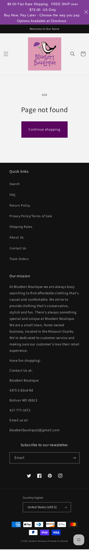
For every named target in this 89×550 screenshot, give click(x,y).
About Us (16, 237)
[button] (6, 54)
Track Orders (19, 259)
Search (14, 184)
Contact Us (17, 248)
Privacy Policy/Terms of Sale (30, 216)
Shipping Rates (20, 226)
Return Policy (19, 205)
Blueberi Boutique (38, 541)
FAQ (12, 195)
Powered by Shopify (58, 541)
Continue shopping (44, 129)
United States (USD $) (42, 507)
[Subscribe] (74, 457)
